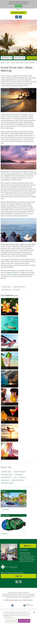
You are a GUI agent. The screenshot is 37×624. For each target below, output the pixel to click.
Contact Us (25, 592)
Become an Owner (16, 592)
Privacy (21, 594)
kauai (15, 477)
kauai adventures (6, 289)
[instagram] (20, 17)
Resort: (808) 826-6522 (26, 558)
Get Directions (24, 550)
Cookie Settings (22, 595)
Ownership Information (12, 597)
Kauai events (5, 480)
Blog (7, 62)
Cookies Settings (11, 620)
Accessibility (31, 595)
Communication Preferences (9, 595)
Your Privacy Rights (29, 594)
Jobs (9, 592)
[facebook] (16, 17)
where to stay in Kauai (17, 480)
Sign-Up (18, 576)
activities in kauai (6, 286)
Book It (27, 546)
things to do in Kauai (19, 471)
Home (2, 62)
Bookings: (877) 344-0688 (27, 559)
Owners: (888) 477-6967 (27, 561)
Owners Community (18, 12)
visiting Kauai (18, 474)
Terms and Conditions (25, 597)
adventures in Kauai (19, 286)
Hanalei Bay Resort (12, 272)
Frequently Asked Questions (10, 594)
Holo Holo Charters (13, 116)
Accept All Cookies (24, 620)
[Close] (34, 612)
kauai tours (17, 289)
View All (15, 295)
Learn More (18, 6)
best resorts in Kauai (7, 483)
